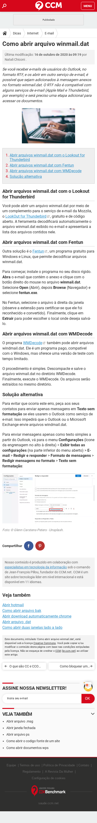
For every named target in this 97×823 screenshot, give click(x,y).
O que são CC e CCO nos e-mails (24, 667)
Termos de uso (30, 765)
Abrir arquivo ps (17, 734)
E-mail (49, 33)
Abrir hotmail (13, 605)
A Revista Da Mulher (59, 771)
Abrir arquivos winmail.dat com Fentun (42, 165)
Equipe (11, 765)
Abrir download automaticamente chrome (36, 616)
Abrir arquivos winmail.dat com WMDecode (45, 171)
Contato (83, 765)
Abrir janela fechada (21, 728)
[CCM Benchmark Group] (48, 791)
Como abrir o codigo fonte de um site (33, 741)
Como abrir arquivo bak (21, 610)
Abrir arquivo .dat (16, 622)
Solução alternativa (26, 176)
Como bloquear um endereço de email (74, 667)
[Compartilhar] (28, 546)
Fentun (38, 251)
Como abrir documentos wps (27, 748)
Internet (33, 33)
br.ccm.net (69, 650)
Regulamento (31, 771)
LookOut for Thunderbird (25, 216)
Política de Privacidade (59, 765)
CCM (58, 650)
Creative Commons (44, 643)
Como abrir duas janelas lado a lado (32, 627)
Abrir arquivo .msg (19, 721)
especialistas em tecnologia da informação (36, 567)
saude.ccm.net (48, 803)
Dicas (17, 33)
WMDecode (32, 343)
